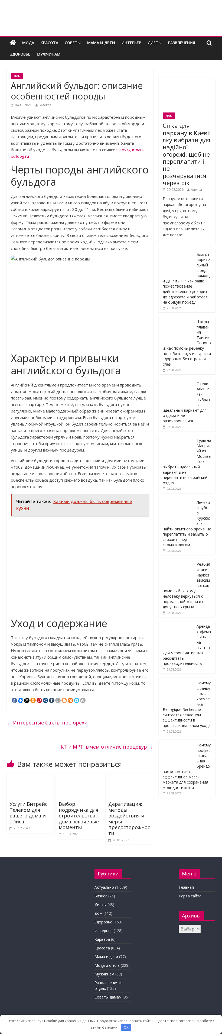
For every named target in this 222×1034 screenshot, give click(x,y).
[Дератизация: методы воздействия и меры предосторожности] (129, 777)
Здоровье (20, 54)
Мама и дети (101, 42)
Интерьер (131, 42)
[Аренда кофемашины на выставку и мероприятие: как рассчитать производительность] (176, 623)
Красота (49, 42)
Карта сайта (190, 895)
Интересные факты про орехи (47, 722)
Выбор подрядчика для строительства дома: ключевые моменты (79, 815)
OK (126, 1027)
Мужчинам (48, 54)
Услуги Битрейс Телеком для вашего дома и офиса (28, 813)
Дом (17, 76)
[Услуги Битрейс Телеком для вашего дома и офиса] (30, 777)
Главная (186, 887)
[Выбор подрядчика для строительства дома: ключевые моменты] (80, 777)
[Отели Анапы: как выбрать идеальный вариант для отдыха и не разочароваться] (176, 381)
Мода (28, 42)
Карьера (102, 939)
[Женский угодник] (13, 43)
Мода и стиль (107, 965)
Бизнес (100, 895)
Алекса (45, 105)
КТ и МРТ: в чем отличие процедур (107, 746)
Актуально (104, 887)
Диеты (155, 42)
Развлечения (181, 42)
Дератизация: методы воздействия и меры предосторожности (129, 818)
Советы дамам (108, 997)
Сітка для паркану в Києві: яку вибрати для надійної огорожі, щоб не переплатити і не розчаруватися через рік (187, 154)
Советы (73, 42)
